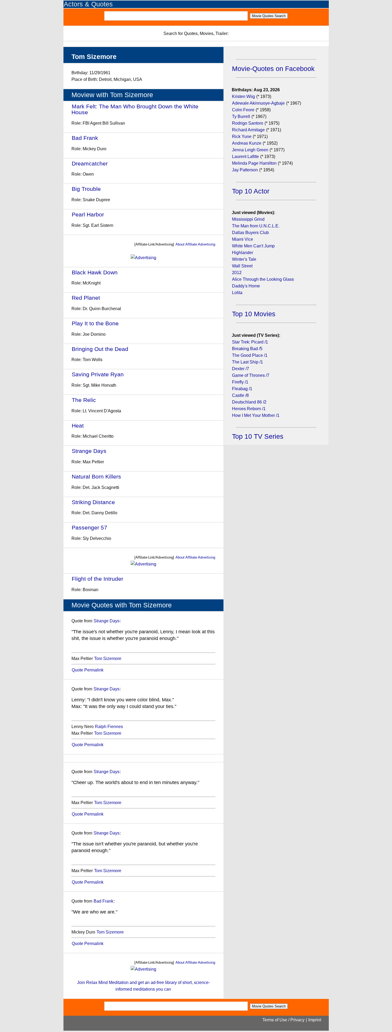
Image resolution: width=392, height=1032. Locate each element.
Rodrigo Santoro (247, 123)
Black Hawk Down (95, 272)
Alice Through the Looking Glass (263, 279)
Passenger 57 (89, 527)
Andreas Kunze (246, 143)
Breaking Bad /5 (247, 348)
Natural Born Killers (96, 476)
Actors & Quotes (88, 4)
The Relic (84, 400)
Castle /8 (240, 395)
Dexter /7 (240, 368)
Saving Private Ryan (98, 374)
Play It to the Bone (95, 323)
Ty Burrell (241, 116)
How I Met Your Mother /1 (255, 415)
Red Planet (86, 298)
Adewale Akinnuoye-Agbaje (258, 103)
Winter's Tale (244, 259)
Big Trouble (86, 189)
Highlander (242, 252)
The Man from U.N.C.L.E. (255, 226)
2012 (237, 272)
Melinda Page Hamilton (254, 163)
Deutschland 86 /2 (249, 402)
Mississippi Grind (248, 219)
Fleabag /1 (242, 388)
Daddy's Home (246, 286)
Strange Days (89, 451)
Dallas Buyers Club (250, 232)
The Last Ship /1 (247, 362)
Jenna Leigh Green (250, 150)
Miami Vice (242, 239)
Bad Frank (85, 138)
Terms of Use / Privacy (283, 1020)
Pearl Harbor (88, 214)
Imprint (314, 1020)
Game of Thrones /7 (250, 375)
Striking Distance (93, 502)
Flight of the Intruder (97, 579)
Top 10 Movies (253, 314)
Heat (78, 425)
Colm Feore (243, 110)
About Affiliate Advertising (195, 244)
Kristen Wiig (243, 96)
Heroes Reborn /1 (249, 408)
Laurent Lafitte (245, 156)
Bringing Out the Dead (100, 349)
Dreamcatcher (90, 163)
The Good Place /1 (249, 355)
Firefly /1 (240, 382)
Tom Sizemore (107, 658)
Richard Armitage (248, 130)
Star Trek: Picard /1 (250, 342)
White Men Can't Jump (253, 246)
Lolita (237, 292)
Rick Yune (241, 136)
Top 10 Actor (250, 191)
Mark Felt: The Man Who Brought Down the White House (134, 109)
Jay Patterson (245, 170)
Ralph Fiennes (109, 726)
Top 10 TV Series (257, 436)
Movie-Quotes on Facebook (273, 68)
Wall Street (242, 266)
